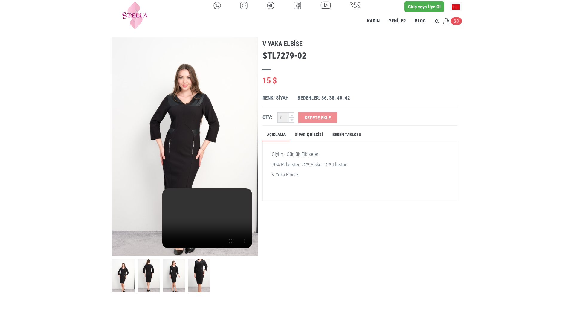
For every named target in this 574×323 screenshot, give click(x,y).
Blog (420, 21)
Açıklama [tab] (276, 134)
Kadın (373, 21)
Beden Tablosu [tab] (346, 134)
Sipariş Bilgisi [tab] (309, 134)
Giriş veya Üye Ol (424, 7)
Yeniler (397, 21)
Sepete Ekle (318, 118)
